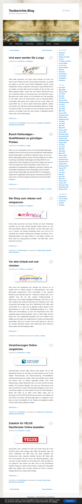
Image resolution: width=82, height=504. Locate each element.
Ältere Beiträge (14, 50)
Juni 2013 (62, 123)
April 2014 (62, 109)
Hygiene (61, 70)
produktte (40, 123)
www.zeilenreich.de (47, 231)
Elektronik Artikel (24, 189)
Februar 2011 (63, 181)
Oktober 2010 (63, 189)
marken (43, 189)
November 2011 (63, 161)
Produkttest (22, 123)
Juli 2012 (61, 145)
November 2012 (63, 136)
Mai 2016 (61, 96)
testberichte (47, 123)
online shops (41, 250)
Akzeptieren (70, 501)
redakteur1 (30, 61)
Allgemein (62, 53)
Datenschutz (18, 44)
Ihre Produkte (30, 44)
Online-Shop (22, 250)
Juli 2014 (61, 104)
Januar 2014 (62, 113)
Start (10, 44)
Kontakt (48, 44)
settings (54, 502)
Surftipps (56, 44)
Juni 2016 (62, 94)
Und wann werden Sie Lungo (26, 57)
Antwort (49, 189)
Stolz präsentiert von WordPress (45, 497)
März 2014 (62, 111)
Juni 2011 (62, 172)
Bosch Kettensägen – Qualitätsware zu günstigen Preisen (25, 138)
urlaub (37, 336)
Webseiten (22, 412)
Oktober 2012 (63, 138)
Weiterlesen (13, 118)
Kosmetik (62, 72)
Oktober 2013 (63, 117)
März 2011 (62, 178)
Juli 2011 (61, 170)
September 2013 (64, 119)
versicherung (48, 412)
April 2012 (62, 151)
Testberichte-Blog (21, 10)
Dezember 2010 (63, 185)
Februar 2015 (63, 100)
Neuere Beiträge (47, 50)
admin (28, 145)
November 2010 (63, 187)
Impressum (40, 44)
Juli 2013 (61, 121)
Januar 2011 (62, 183)
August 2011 (62, 168)
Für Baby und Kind (65, 61)
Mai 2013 (61, 126)
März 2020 (62, 90)
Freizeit (21, 336)
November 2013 (63, 115)
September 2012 (64, 140)
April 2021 (62, 87)
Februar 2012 (63, 155)
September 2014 (64, 102)
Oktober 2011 (63, 164)
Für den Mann (63, 63)
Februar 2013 (63, 130)
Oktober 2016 (63, 92)
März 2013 (62, 128)
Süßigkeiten (62, 78)
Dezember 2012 (63, 134)
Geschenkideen (63, 67)
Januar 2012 (62, 157)
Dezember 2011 (63, 159)
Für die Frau (62, 65)
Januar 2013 (62, 132)
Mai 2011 (61, 174)
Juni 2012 (62, 147)
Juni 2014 (62, 106)
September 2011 (64, 166)
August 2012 (62, 142)
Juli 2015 (61, 98)
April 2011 (62, 176)
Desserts (61, 55)
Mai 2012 (61, 149)
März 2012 (62, 153)
